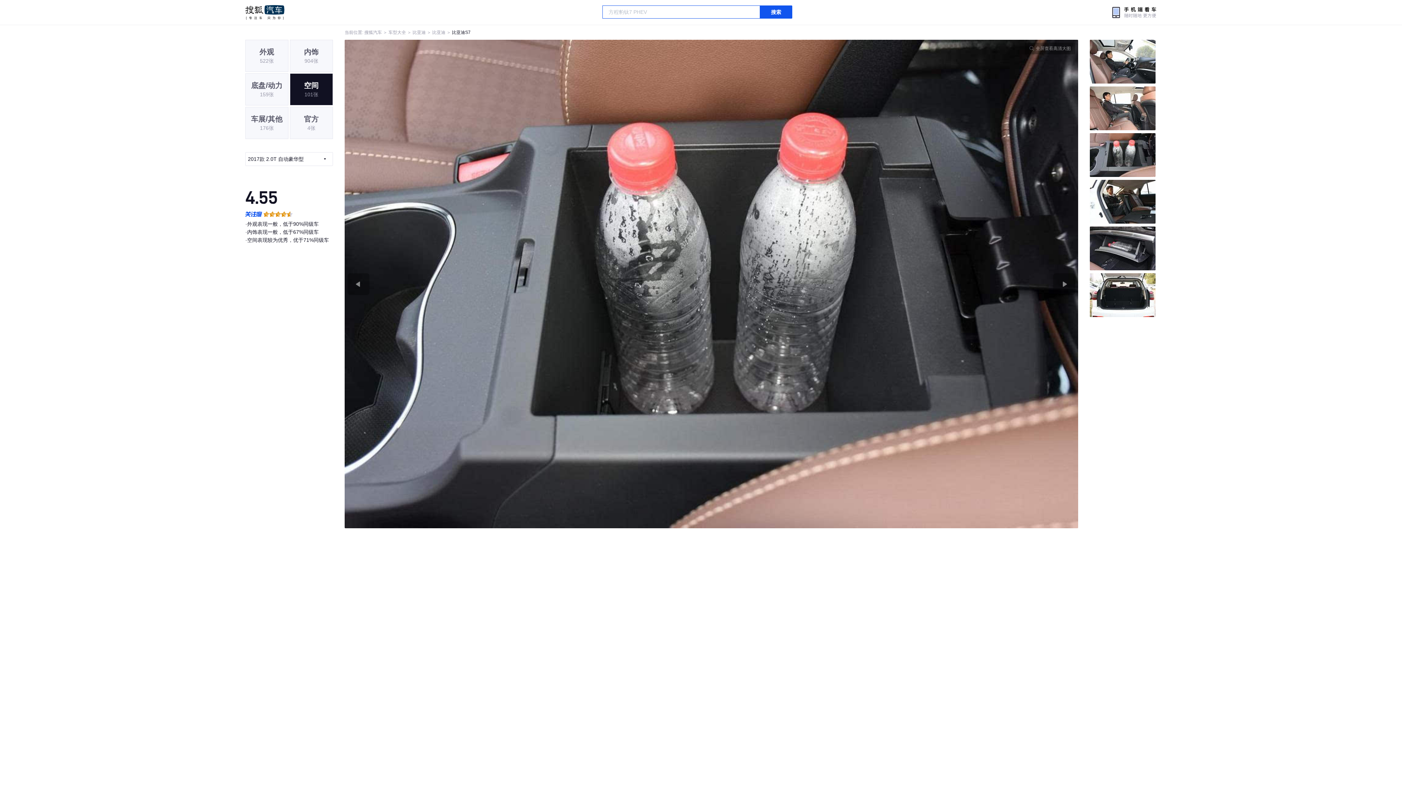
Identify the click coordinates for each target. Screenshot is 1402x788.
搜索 (776, 12)
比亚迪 (419, 32)
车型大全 (397, 32)
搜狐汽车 (264, 12)
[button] (528, 284)
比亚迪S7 (461, 32)
